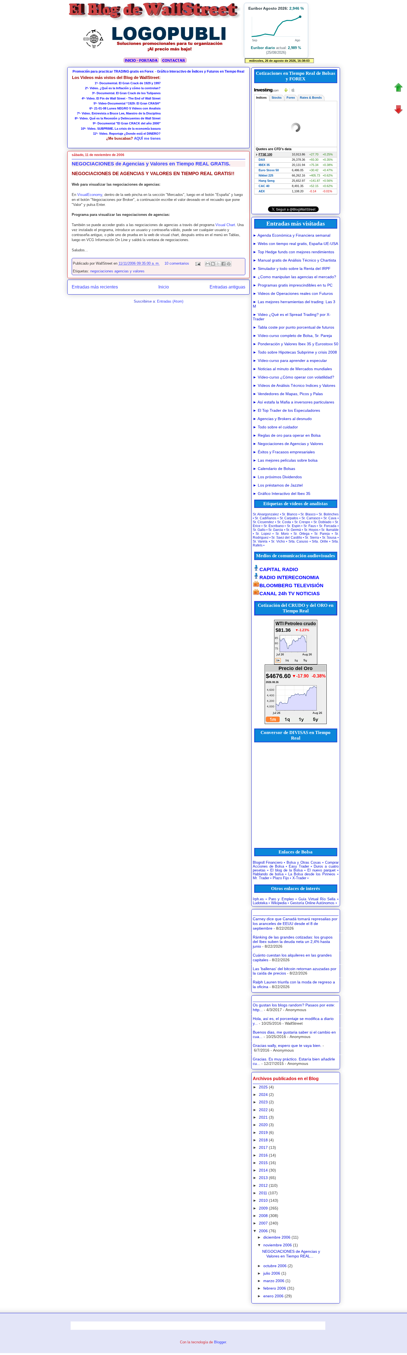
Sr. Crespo (302, 522)
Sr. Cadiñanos (265, 518)
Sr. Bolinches (329, 514)
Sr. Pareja (322, 534)
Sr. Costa (284, 522)
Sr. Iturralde (329, 530)
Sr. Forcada (327, 526)
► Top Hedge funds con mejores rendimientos (293, 252)
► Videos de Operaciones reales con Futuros (293, 293)
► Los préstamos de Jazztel (278, 485)
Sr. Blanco (289, 514)
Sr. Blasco (308, 514)
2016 (263, 1155)
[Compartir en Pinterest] (228, 264)
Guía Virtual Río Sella (316, 899)
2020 (263, 1125)
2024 (263, 1094)
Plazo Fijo (281, 878)
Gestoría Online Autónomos (312, 903)
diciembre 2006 (276, 1237)
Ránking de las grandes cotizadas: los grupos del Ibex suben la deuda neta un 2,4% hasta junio (293, 942)
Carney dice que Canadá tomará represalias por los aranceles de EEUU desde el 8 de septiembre (295, 923)
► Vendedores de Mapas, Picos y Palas (288, 394)
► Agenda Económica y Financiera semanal (291, 235)
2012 (263, 1185)
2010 (263, 1200)
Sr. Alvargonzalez (266, 514)
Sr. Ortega (301, 534)
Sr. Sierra (312, 538)
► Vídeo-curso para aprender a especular (290, 360)
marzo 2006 (273, 1281)
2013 (263, 1177)
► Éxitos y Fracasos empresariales (284, 452)
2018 (263, 1140)
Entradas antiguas (227, 287)
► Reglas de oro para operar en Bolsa (287, 435)
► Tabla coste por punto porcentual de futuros (293, 327)
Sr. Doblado (322, 522)
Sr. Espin (293, 526)
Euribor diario (263, 48)
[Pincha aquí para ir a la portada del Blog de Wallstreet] (141, 62)
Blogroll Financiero (268, 863)
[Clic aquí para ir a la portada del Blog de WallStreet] (155, 20)
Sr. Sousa (329, 538)
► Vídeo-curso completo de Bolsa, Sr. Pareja (292, 335)
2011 (263, 1193)
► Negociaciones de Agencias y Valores (288, 443)
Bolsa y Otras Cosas (304, 863)
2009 (263, 1208)
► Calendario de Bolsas (274, 468)
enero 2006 (273, 1296)
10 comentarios (176, 263)
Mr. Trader (261, 878)
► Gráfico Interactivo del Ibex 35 (281, 493)
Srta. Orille (320, 541)
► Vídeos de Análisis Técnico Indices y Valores (294, 385)
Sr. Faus (309, 526)
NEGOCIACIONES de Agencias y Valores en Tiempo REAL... (291, 1253)
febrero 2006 (274, 1288)
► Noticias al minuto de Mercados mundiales (292, 369)
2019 (263, 1132)
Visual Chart (225, 225)
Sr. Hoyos (311, 530)
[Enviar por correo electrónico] (207, 264)
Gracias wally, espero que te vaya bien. (287, 1045)
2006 (263, 1231)
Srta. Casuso (298, 541)
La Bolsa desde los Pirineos (311, 874)
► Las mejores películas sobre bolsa (285, 460)
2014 (263, 1170)
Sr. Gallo (259, 530)
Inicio (163, 287)
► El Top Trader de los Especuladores (286, 410)
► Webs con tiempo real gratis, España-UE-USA (295, 243)
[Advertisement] (203, 109)
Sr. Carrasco (311, 518)
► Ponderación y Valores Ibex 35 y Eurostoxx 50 (295, 344)
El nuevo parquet (321, 870)
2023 (263, 1102)
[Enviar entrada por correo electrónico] (198, 263)
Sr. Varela (260, 541)
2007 (263, 1223)
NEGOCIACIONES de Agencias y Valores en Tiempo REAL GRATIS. (151, 164)
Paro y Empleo (281, 899)
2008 (263, 1215)
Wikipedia (279, 903)
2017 (263, 1147)
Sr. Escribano (274, 526)
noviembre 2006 (277, 1245)
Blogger (220, 1342)
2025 (263, 1087)
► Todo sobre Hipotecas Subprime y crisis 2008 (295, 352)
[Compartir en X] (218, 264)
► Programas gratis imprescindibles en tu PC (293, 285)
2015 (263, 1162)
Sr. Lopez (263, 534)
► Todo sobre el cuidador (275, 427)
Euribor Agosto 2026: (276, 8)
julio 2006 (271, 1273)
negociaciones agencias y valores (117, 271)
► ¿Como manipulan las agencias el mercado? (294, 277)
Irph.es (258, 899)
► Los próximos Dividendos (277, 477)
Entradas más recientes (95, 287)
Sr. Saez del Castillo (286, 538)
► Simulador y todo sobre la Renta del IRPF (292, 268)
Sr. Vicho (278, 541)
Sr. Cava (329, 518)
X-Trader (299, 878)
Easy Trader (299, 866)
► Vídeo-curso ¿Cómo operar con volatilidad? (293, 377)
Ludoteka (260, 903)
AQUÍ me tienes (147, 138)
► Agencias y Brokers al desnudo (282, 418)
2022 (263, 1110)
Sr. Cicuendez (263, 522)
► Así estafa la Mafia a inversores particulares (293, 402)
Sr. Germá (293, 530)
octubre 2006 (275, 1266)
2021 (263, 1117)
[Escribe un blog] (213, 264)
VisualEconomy (89, 195)
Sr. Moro (282, 534)
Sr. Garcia (275, 530)
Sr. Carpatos (289, 518)
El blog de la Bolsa (286, 870)
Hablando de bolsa (268, 874)
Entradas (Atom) (170, 301)
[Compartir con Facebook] (223, 264)
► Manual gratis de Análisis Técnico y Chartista (294, 260)
